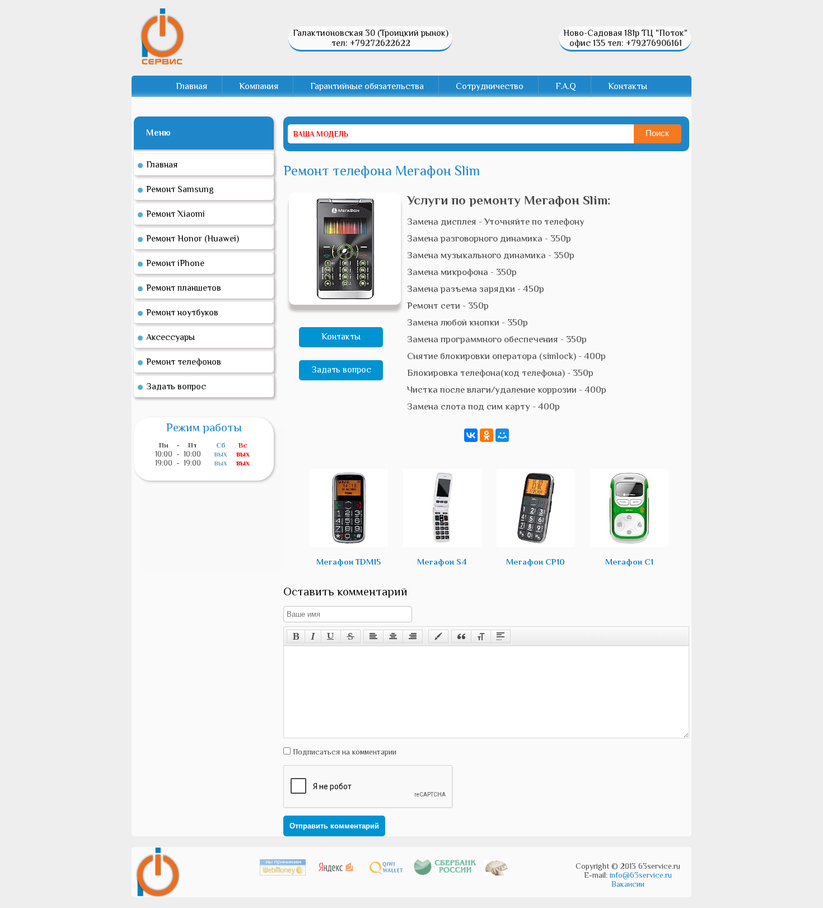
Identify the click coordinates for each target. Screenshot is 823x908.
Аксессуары (170, 337)
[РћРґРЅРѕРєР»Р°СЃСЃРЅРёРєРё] (486, 435)
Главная (191, 86)
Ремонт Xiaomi (175, 214)
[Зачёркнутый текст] (350, 636)
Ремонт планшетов (183, 288)
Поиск (657, 133)
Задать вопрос (341, 370)
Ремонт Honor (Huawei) (192, 239)
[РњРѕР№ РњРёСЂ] (502, 435)
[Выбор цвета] (438, 636)
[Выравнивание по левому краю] (373, 636)
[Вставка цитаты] (461, 636)
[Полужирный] (296, 636)
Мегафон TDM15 (348, 561)
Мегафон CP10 (535, 561)
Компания (258, 86)
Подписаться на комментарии (343, 751)
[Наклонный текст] (313, 636)
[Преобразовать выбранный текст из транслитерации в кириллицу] (481, 636)
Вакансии (627, 883)
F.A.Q (565, 86)
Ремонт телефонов (183, 362)
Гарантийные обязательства (367, 86)
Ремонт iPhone (175, 263)
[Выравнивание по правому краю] (413, 636)
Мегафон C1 (629, 561)
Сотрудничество (489, 86)
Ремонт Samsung (180, 189)
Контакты (627, 86)
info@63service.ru (641, 874)
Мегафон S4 (442, 561)
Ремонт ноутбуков (182, 313)
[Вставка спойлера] (500, 636)
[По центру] (393, 636)
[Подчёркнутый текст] (331, 636)
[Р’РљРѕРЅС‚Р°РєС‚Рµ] (471, 435)
